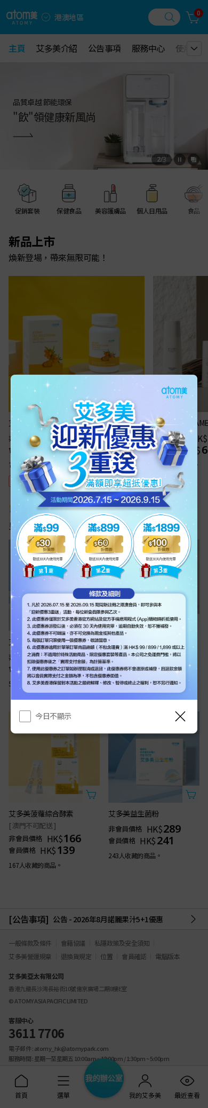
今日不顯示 (53, 715)
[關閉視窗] (180, 716)
